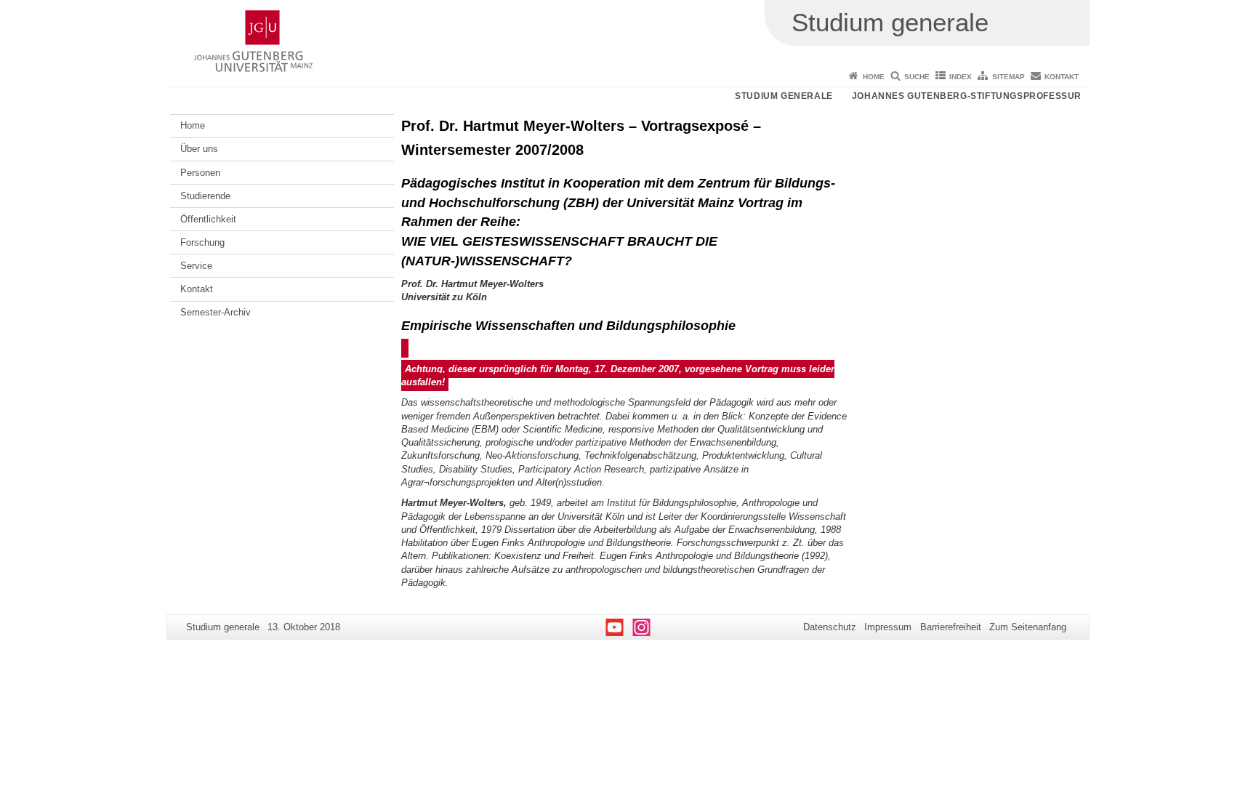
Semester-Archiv (215, 312)
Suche (917, 77)
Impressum (887, 627)
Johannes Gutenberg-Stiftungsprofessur (967, 96)
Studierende (205, 195)
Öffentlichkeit (208, 219)
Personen (200, 172)
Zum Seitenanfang (1027, 627)
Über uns (199, 148)
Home (874, 77)
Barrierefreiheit (950, 627)
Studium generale (784, 96)
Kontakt (1061, 77)
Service (196, 265)
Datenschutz (829, 627)
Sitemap (1008, 77)
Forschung (202, 242)
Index (960, 77)
